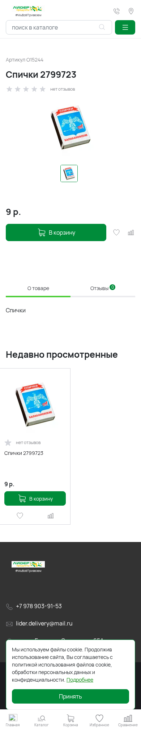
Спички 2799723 (23, 452)
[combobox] (59, 27)
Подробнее (80, 679)
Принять (70, 696)
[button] (125, 27)
